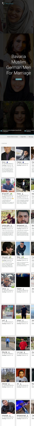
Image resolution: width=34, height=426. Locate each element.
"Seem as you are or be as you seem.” (8, 230)
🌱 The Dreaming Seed (7, 261)
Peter (19, 194)
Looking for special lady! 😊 (7, 198)
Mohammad (21, 415)
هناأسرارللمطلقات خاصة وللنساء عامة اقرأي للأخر (23, 230)
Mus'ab (4, 352)
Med (18, 257)
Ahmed (4, 384)
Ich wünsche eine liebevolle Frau (23, 198)
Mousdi (5, 257)
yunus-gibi (6, 225)
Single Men (23, 136)
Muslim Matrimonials (12, 136)
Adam (19, 320)
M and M (5, 194)
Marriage (31, 136)
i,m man (20, 352)
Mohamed (20, 225)
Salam (19, 289)
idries (4, 289)
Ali (18, 384)
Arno (4, 162)
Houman (5, 415)
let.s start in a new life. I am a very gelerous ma (8, 166)
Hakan (19, 162)
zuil (3, 320)
